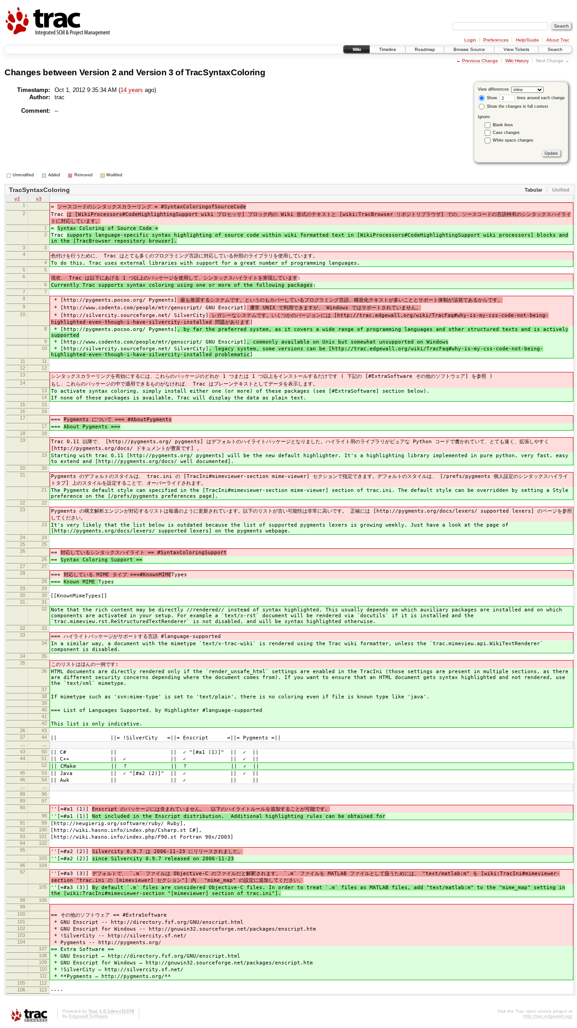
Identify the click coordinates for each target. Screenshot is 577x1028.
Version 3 (155, 72)
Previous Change (480, 60)
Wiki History (517, 60)
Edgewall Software (88, 1016)
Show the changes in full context (516, 106)
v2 (17, 199)
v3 (38, 199)
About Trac (557, 39)
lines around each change (540, 98)
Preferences (495, 39)
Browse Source (469, 49)
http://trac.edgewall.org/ (547, 1016)
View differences (493, 89)
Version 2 (98, 72)
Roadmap (425, 49)
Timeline (387, 49)
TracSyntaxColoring (225, 72)
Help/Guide (527, 39)
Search (555, 49)
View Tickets (516, 49)
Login (470, 39)
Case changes (506, 132)
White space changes (513, 140)
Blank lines (503, 125)
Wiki (357, 49)
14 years (131, 90)
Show (491, 98)
